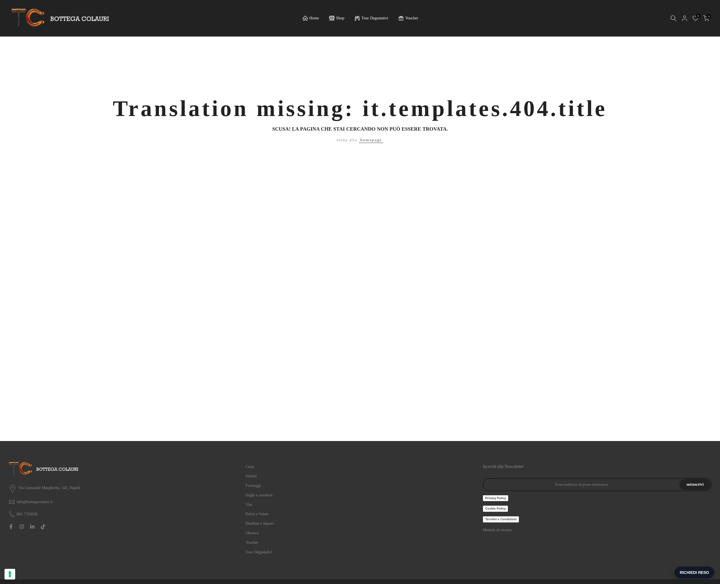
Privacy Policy (495, 498)
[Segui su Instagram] (21, 526)
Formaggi (253, 485)
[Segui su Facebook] (11, 526)
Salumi (251, 476)
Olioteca (252, 533)
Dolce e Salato (257, 514)
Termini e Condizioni (501, 519)
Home (314, 18)
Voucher (411, 18)
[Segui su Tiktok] (43, 526)
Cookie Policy (495, 508)
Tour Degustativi (374, 18)
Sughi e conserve (259, 495)
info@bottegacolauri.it (35, 502)
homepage (371, 140)
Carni (250, 467)
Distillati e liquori (260, 523)
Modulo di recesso (497, 530)
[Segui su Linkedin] (32, 526)
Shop (340, 18)
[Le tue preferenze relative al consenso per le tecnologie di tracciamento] (9, 574)
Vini (249, 505)
